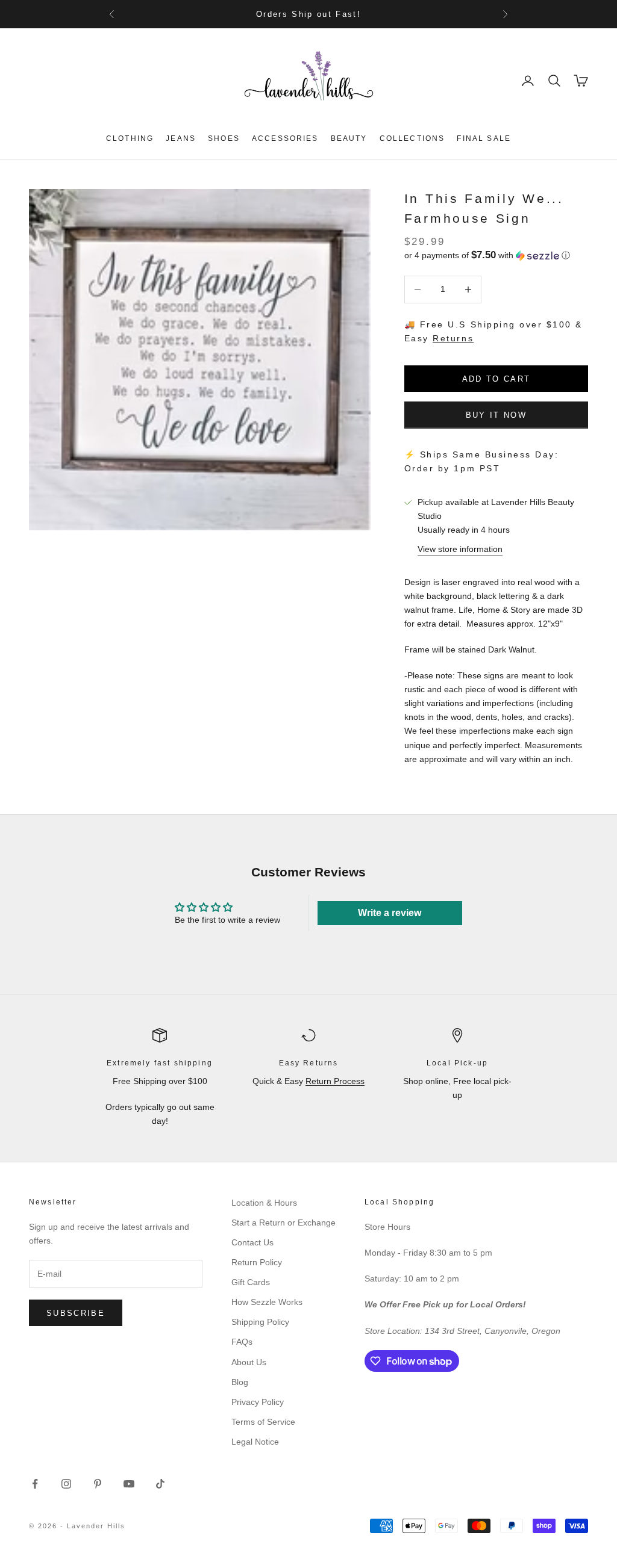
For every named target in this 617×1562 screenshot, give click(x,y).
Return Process (335, 1081)
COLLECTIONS (412, 138)
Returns (453, 338)
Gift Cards (250, 1282)
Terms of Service (263, 1422)
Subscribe (75, 1313)
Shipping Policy (260, 1322)
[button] (496, 255)
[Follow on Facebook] (35, 1484)
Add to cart (496, 378)
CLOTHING (130, 138)
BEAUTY (349, 138)
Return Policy (256, 1262)
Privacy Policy (257, 1402)
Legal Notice (255, 1441)
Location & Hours (264, 1202)
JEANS (181, 138)
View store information (460, 549)
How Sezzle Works (266, 1302)
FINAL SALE (484, 138)
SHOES (224, 138)
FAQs (241, 1342)
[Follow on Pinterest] (98, 1484)
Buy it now (496, 415)
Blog (239, 1382)
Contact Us (252, 1242)
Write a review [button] (389, 913)
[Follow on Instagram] (66, 1484)
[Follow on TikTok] (160, 1484)
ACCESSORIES (285, 138)
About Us (248, 1362)
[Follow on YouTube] (129, 1484)
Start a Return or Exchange (283, 1222)
